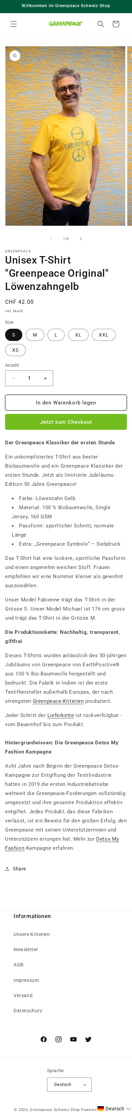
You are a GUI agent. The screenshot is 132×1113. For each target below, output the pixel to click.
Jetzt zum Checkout (66, 422)
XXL (104, 335)
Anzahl (12, 365)
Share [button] (19, 868)
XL (78, 335)
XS (15, 350)
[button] (13, 24)
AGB (19, 964)
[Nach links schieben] (51, 238)
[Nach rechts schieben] (80, 238)
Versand (23, 995)
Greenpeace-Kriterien (58, 701)
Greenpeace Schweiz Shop (55, 1110)
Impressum (26, 980)
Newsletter (26, 949)
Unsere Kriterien (32, 934)
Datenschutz (28, 1010)
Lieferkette (60, 715)
